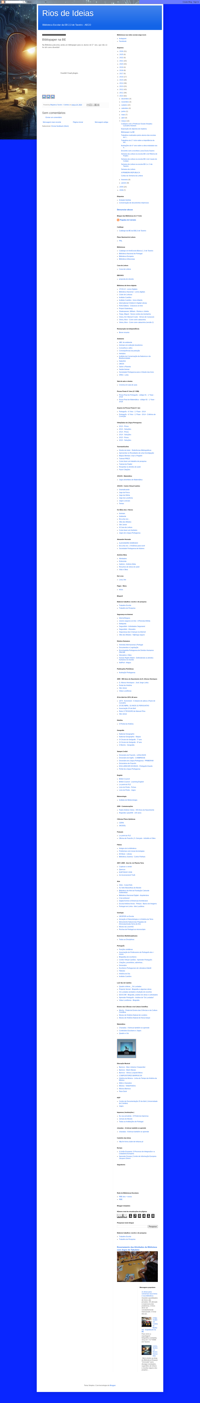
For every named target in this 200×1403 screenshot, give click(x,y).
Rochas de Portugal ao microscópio (132, 929)
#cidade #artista (125, 200)
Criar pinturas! (124, 898)
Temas (121, 503)
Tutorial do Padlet (125, 464)
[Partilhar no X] (93, 105)
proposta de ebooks (126, 279)
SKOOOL (122, 826)
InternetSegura (124, 618)
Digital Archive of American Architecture (133, 901)
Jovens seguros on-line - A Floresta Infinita (134, 621)
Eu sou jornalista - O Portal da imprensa (133, 1116)
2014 (121, 83)
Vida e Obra (123, 570)
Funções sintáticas (126, 949)
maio (123, 115)
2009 (121, 187)
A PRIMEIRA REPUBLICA (130, 173)
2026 (121, 51)
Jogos (121, 1106)
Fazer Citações (124, 470)
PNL (120, 241)
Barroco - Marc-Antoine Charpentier (132, 1067)
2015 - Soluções (125, 440)
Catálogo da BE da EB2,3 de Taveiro (132, 231)
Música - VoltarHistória (127, 1086)
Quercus (122, 869)
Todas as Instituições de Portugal (131, 1122)
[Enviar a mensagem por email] (88, 105)
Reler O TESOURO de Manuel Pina (132, 711)
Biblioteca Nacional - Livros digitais (132, 292)
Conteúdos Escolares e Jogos (130, 1031)
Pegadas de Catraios (128, 220)
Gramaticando (124, 490)
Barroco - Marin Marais (127, 1070)
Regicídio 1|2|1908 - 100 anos (130, 813)
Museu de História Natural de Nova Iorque (134, 1018)
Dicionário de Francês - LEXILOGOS (132, 755)
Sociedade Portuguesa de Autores (131, 548)
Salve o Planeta (125, 367)
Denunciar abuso (125, 210)
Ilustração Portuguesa (127, 673)
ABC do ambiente (125, 342)
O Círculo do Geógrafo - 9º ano (130, 742)
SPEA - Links (124, 375)
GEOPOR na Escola (126, 916)
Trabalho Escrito (125, 605)
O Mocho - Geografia (126, 745)
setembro (125, 108)
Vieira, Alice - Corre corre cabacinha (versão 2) (136, 322)
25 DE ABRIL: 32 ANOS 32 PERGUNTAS (134, 706)
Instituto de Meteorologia (128, 800)
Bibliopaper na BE (128, 132)
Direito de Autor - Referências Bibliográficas (135, 450)
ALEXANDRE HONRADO (128, 543)
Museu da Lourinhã (126, 927)
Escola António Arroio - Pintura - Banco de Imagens (138, 904)
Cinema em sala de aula (128, 385)
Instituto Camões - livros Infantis (130, 300)
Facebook (122, 41)
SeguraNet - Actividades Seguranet (132, 626)
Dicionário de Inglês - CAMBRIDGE (132, 758)
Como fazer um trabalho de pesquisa (132, 461)
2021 (121, 61)
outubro (124, 105)
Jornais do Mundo (125, 1119)
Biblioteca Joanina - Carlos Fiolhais (132, 857)
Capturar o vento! (125, 867)
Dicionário (123, 965)
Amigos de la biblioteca (127, 848)
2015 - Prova (124, 437)
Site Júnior (123, 688)
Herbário (122, 354)
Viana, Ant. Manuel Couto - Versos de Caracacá (136, 317)
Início (121, 590)
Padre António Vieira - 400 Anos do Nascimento (136, 810)
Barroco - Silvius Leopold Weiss (131, 1073)
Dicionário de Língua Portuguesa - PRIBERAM (136, 761)
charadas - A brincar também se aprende (134, 1132)
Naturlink (122, 361)
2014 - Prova (124, 432)
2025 (121, 54)
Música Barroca (125, 1089)
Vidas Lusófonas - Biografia (129, 1000)
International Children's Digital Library (133, 303)
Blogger (113, 1385)
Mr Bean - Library (125, 854)
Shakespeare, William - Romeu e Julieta (134, 311)
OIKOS (121, 364)
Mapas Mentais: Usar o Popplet (130, 456)
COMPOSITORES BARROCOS (130, 1076)
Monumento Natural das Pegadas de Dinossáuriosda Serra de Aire (132, 923)
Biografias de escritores (127, 957)
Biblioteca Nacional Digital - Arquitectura (134, 895)
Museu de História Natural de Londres (133, 1015)
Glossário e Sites (125, 655)
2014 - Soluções (125, 435)
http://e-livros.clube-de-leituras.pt (131, 1142)
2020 (121, 64)
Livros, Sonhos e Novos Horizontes (155, 1351)
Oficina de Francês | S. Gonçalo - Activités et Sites (137, 838)
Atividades (123, 559)
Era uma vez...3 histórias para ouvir (132, 546)
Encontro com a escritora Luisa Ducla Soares (137, 151)
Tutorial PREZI (124, 459)
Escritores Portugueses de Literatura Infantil (135, 968)
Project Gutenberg (126, 308)
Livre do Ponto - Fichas (127, 787)
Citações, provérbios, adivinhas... (131, 962)
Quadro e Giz (124, 1033)
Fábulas (122, 971)
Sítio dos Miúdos (125, 522)
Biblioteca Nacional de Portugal (130, 254)
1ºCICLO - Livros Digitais (128, 289)
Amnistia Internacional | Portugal (131, 645)
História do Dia (124, 974)
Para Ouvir (123, 1091)
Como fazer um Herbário (128, 530)
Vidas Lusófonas (125, 691)
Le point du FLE (125, 784)
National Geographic (126, 734)
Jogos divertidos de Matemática (130, 480)
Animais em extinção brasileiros (131, 345)
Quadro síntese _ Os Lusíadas (130, 986)
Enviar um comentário (54, 117)
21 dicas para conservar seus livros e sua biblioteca (149, 1294)
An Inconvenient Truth (127, 875)
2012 (121, 89)
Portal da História (125, 685)
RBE (120, 1199)
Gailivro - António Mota (127, 564)
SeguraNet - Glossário (127, 629)
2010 (121, 96)
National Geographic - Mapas (130, 737)
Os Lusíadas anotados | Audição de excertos (135, 992)
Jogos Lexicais (124, 501)
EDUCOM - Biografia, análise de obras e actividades (138, 995)
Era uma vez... (124, 519)
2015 (121, 80)
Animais (122, 513)
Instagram (122, 38)
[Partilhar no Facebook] (95, 105)
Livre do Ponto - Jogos (127, 790)
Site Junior (123, 525)
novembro (125, 102)
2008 (121, 190)
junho (123, 111)
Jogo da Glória (124, 495)
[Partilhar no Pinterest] (98, 105)
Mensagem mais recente (52, 122)
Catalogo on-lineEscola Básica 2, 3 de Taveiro (136, 251)
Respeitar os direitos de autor (130, 467)
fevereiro (124, 180)
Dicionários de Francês (127, 763)
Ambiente (122, 516)
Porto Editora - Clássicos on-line (131, 306)
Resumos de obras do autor (129, 567)
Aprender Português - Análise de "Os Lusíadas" (136, 997)
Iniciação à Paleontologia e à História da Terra (136, 919)
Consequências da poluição (129, 351)
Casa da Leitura (125, 269)
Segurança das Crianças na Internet (132, 632)
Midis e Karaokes (125, 1083)
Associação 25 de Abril (127, 708)
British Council (124, 779)
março (123, 121)
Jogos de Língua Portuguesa (129, 533)
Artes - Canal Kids (125, 885)
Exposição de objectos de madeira (134, 129)
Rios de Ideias (68, 13)
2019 (121, 67)
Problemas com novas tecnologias (131, 851)
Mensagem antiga (101, 122)
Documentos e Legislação (128, 647)
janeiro (124, 183)
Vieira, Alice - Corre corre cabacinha (132, 320)
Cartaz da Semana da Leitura (132, 176)
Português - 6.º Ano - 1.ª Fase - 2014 (132, 412)
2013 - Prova (124, 426)
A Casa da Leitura (125, 527)
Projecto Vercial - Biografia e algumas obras (135, 989)
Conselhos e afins (125, 348)
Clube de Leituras (125, 295)
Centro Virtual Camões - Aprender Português (135, 960)
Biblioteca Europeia (126, 256)
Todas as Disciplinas (126, 939)
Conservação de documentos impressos (134, 203)
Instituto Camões (125, 297)
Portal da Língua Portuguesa (129, 769)
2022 (121, 58)
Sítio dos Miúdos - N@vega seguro (132, 635)
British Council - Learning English (131, 782)
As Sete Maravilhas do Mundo (130, 888)
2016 (121, 77)
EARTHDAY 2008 (125, 872)
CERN (121, 823)
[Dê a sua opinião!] (90, 105)
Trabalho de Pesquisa (127, 608)
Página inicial (78, 122)
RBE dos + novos (125, 1197)
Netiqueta (122, 624)
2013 (121, 86)
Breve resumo (124, 332)
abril (123, 118)
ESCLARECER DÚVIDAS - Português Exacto (136, 766)
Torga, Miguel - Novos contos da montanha (135, 314)
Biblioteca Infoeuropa (127, 259)
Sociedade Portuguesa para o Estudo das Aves (136, 372)
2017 (121, 74)
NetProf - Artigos (125, 663)
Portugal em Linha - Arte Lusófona (131, 906)
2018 (121, 70)
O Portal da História (126, 724)
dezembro (125, 99)
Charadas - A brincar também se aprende (134, 1028)
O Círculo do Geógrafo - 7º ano (130, 740)
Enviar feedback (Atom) (60, 126)
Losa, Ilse (122, 580)
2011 (121, 93)
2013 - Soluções (125, 429)
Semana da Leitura (128, 169)
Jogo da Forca (124, 492)
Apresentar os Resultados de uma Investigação (136, 453)
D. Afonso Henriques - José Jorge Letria (133, 683)
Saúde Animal (124, 369)
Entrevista (122, 561)
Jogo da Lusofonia (126, 498)
